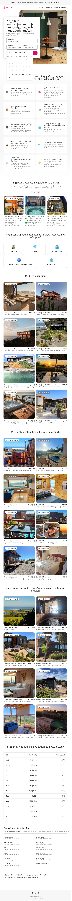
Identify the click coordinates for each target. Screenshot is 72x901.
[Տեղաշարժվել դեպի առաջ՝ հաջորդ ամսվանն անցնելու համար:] (29, 52)
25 (12, 74)
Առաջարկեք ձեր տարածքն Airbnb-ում (52, 7)
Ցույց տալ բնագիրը (53, 2)
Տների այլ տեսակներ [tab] (29, 831)
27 (19, 74)
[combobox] (22, 41)
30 (30, 74)
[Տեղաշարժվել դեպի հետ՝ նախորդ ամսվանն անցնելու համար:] (9, 52)
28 (23, 74)
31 (9, 78)
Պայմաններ (41, 898)
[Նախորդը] (32, 192)
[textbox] (14, 48)
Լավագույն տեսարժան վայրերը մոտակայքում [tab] (54, 831)
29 (26, 74)
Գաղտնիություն (30, 898)
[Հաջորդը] (38, 192)
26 (16, 74)
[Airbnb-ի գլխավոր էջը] (8, 7)
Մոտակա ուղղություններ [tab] (12, 831)
